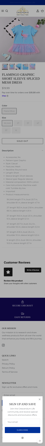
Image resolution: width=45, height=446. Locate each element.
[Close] (39, 399)
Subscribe (22, 430)
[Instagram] (22, 438)
